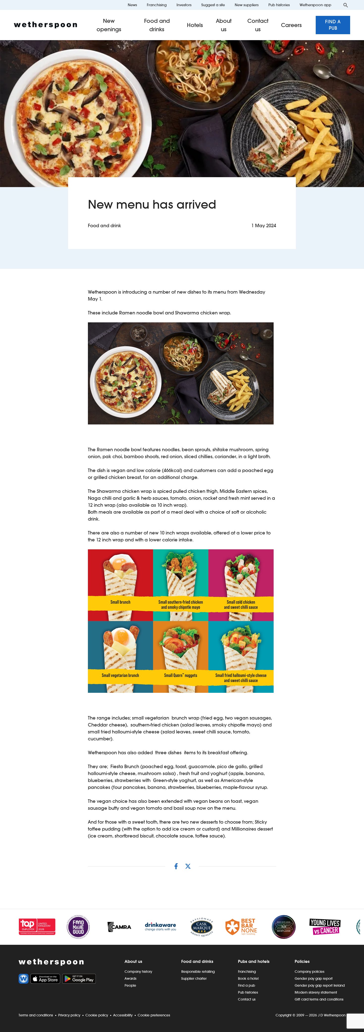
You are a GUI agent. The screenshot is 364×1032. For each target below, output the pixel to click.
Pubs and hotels (253, 961)
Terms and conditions (36, 1015)
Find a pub (333, 25)
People (130, 985)
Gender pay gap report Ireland (320, 985)
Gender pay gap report (314, 978)
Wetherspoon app (315, 4)
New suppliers (247, 4)
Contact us (257, 25)
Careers (291, 25)
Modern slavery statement (316, 992)
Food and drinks (157, 25)
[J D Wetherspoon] (45, 25)
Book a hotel (248, 978)
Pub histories (279, 4)
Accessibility (122, 1015)
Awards (130, 978)
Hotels (195, 25)
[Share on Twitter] (188, 866)
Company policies (309, 971)
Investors (184, 4)
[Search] (345, 5)
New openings (109, 25)
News (132, 4)
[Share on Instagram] (176, 866)
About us (224, 25)
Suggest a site (213, 4)
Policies (302, 961)
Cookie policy (96, 1015)
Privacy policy (69, 1015)
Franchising (157, 4)
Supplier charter (194, 978)
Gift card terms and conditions (319, 999)
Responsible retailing (198, 971)
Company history (138, 971)
